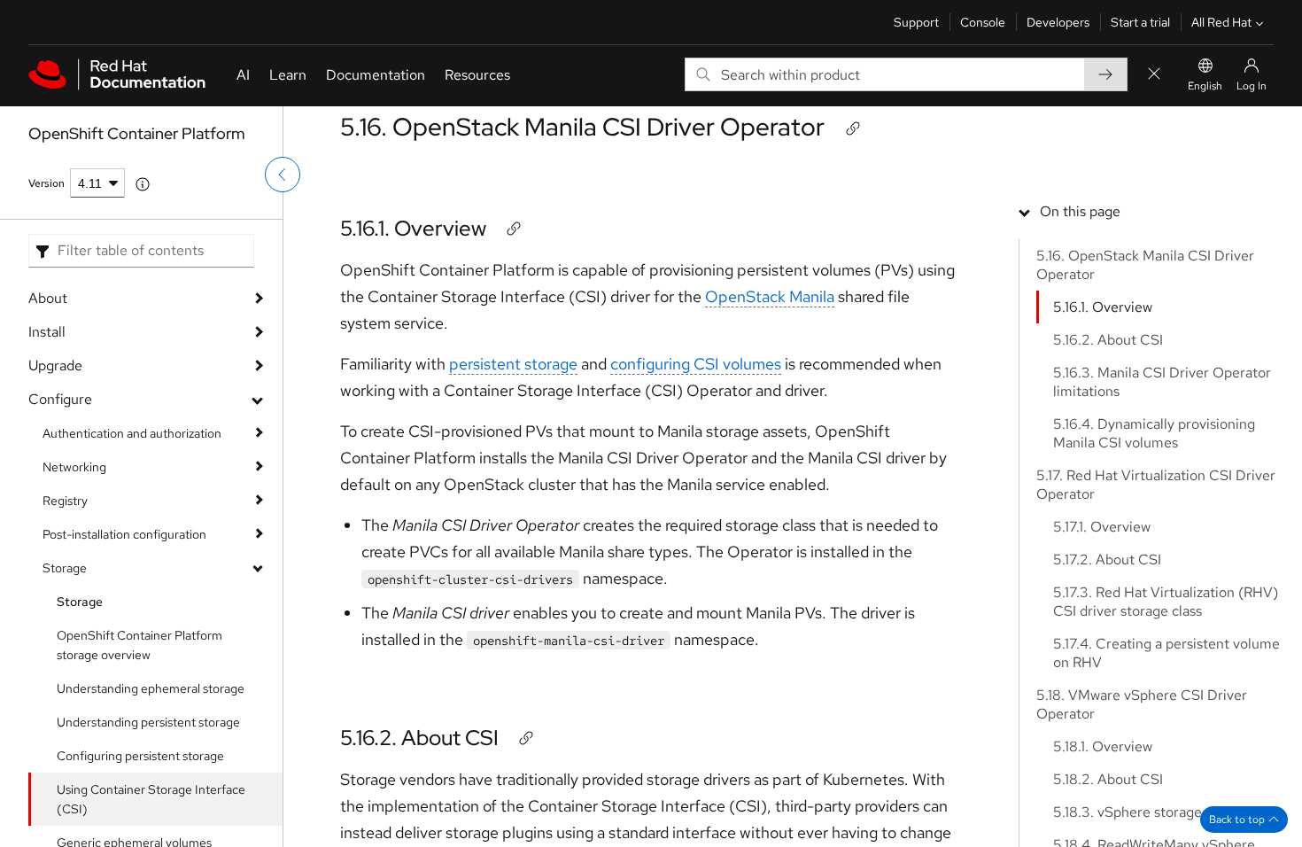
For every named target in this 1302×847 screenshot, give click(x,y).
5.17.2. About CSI (1107, 559)
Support (916, 22)
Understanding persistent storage (148, 722)
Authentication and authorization (132, 433)
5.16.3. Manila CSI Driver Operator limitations (1162, 381)
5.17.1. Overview (1102, 526)
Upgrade (55, 365)
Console (982, 22)
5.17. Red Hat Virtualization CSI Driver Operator (1155, 484)
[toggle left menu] (282, 174)
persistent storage (513, 364)
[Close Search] (1154, 75)
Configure (60, 399)
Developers (1058, 22)
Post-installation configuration (124, 534)
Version (46, 183)
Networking (74, 467)
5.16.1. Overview (413, 228)
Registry (65, 501)
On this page (1080, 211)
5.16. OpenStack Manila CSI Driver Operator (582, 127)
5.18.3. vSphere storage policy (1148, 812)
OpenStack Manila (769, 296)
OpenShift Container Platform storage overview (139, 645)
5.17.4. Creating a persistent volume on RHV (1166, 653)
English (1205, 86)
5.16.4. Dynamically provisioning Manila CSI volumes (1154, 433)
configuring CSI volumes (695, 364)
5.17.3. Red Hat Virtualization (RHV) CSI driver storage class (1165, 601)
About (47, 298)
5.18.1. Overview (1102, 746)
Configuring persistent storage (140, 756)
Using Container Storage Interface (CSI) (151, 799)
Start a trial (1140, 22)
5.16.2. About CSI (419, 737)
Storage (65, 568)
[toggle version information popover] (142, 184)
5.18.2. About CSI (1108, 779)
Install (47, 331)
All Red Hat (1221, 22)
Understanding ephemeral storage (150, 688)
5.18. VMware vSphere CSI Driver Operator (1141, 704)
